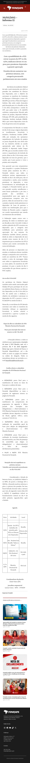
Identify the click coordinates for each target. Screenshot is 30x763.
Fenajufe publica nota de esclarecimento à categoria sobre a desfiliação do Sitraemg (14, 673)
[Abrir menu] (25, 7)
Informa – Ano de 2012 (8, 25)
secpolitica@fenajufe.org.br (14, 360)
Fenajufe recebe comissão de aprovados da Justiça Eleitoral (14, 648)
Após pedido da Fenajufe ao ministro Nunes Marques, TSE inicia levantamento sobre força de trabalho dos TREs (14, 624)
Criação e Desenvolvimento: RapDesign (15, 758)
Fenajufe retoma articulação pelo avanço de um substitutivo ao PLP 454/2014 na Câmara (14, 697)
